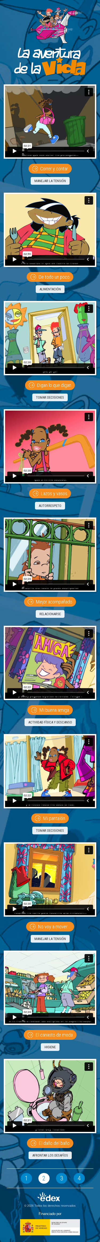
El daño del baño (54, 1143)
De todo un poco (53, 277)
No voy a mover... (53, 927)
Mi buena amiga (53, 710)
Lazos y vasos (53, 493)
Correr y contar (53, 169)
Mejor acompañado (53, 602)
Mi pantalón (53, 818)
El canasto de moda (53, 1035)
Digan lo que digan (53, 385)
